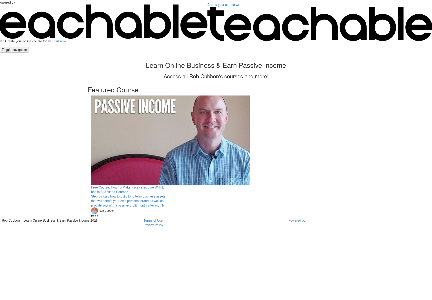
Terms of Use (153, 220)
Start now (59, 41)
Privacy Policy (153, 225)
